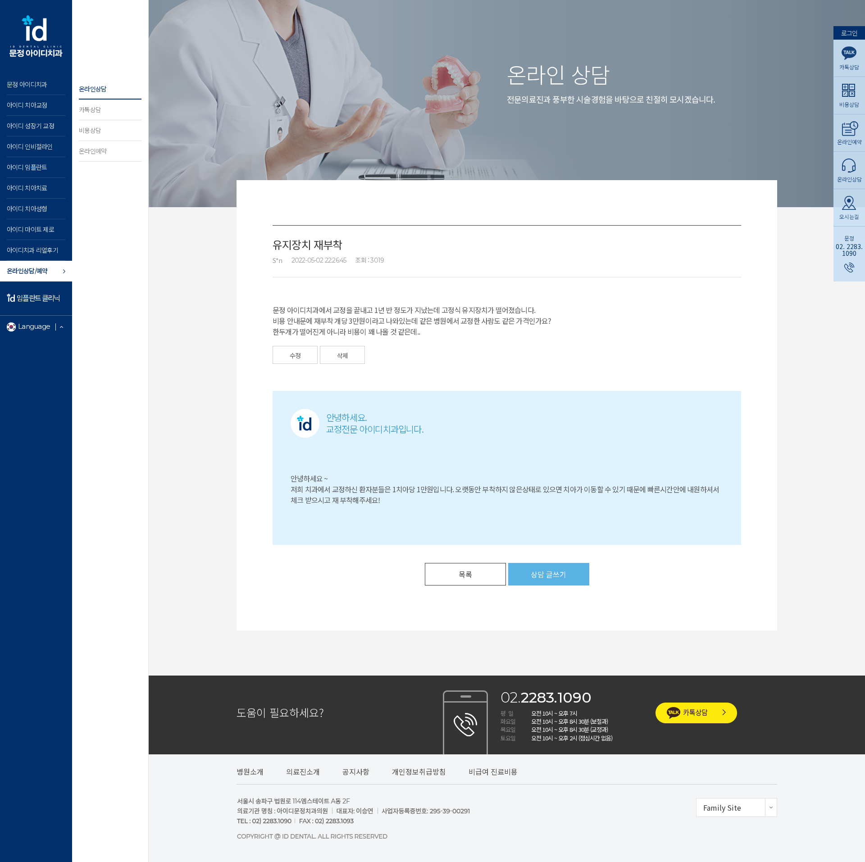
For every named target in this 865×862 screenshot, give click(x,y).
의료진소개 (303, 771)
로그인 (849, 32)
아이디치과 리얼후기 (32, 249)
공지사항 (355, 771)
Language (34, 326)
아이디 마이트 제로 (30, 229)
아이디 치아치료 (27, 187)
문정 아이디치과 (27, 84)
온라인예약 (93, 150)
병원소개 (250, 771)
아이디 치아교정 (27, 104)
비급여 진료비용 (493, 771)
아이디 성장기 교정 (30, 125)
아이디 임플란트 (27, 167)
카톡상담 (90, 109)
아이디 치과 (36, 36)
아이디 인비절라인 (30, 146)
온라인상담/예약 (27, 270)
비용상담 (90, 130)
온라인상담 (93, 88)
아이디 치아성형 (27, 208)
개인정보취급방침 (419, 771)
